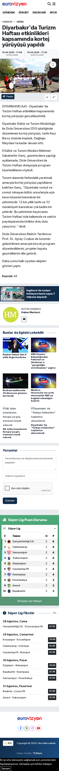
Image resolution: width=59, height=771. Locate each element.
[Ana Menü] (54, 4)
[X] (26, 728)
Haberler (7, 22)
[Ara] (49, 4)
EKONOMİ (39, 12)
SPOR (53, 12)
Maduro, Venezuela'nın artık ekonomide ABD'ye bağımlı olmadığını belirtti (42, 395)
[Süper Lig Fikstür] (54, 613)
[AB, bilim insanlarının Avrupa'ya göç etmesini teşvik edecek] (15, 416)
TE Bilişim (37, 753)
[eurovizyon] (14, 4)
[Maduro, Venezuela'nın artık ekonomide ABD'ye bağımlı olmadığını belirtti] (43, 380)
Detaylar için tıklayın (29, 601)
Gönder (10, 500)
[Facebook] (20, 728)
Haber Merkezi (30, 312)
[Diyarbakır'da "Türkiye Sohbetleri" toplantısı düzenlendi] (43, 414)
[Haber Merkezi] (11, 314)
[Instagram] (32, 728)
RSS (9, 743)
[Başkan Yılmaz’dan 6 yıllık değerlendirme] (15, 345)
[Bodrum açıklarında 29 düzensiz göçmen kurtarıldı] (15, 381)
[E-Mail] (24, 319)
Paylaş (9, 96)
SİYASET (24, 12)
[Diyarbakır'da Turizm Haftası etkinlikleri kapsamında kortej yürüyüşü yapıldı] (29, 76)
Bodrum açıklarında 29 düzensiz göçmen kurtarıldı (15, 393)
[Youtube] (38, 728)
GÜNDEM (8, 12)
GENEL (20, 22)
